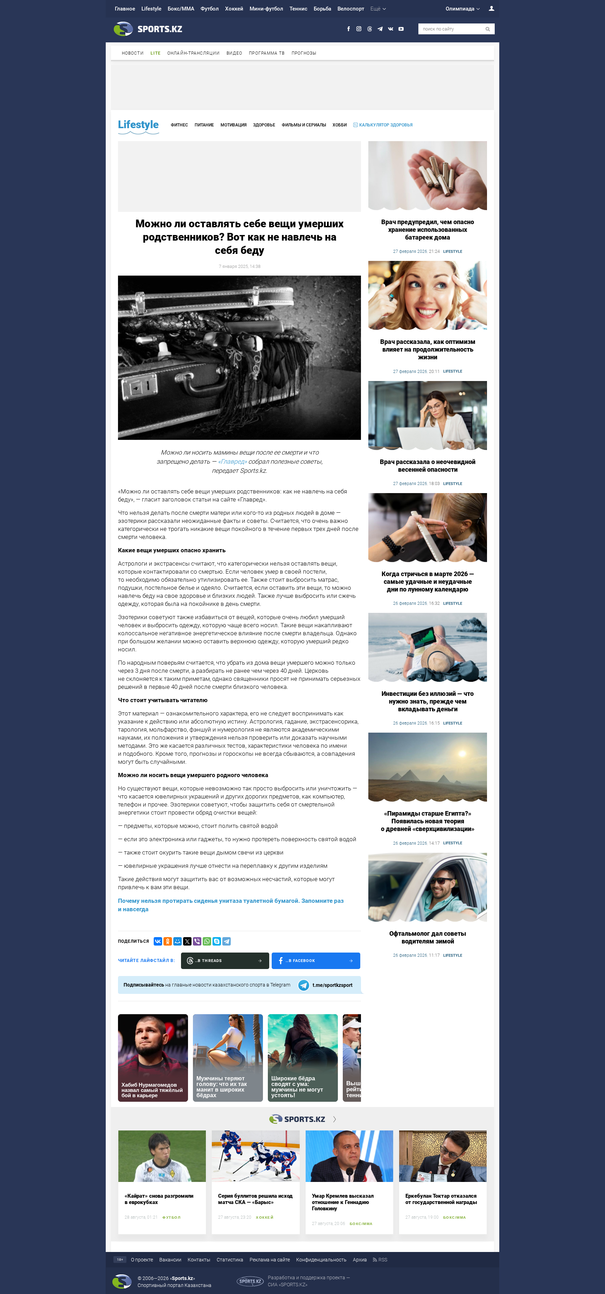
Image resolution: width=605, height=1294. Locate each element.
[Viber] (197, 941)
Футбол (210, 9)
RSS (382, 1259)
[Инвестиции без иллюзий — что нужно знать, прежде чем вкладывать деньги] (427, 648)
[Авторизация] (488, 8)
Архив (360, 1259)
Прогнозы (304, 53)
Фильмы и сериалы (304, 125)
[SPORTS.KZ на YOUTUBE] (401, 29)
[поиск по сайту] (487, 29)
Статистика (230, 1259)
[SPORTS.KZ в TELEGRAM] (380, 29)
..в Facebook (300, 961)
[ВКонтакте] (158, 941)
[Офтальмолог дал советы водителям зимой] (427, 888)
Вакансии (170, 1259)
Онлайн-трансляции (193, 53)
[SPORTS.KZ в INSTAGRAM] (359, 29)
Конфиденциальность (321, 1259)
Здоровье (264, 125)
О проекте (142, 1259)
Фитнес (179, 125)
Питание (204, 125)
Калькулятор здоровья (385, 125)
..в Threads (208, 961)
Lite (156, 53)
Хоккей (234, 9)
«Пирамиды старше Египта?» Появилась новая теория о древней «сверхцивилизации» (427, 821)
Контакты (199, 1259)
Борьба (322, 9)
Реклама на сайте (270, 1259)
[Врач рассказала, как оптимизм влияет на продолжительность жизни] (427, 296)
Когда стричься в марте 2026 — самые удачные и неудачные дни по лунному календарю (428, 581)
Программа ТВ (267, 53)
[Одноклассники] (168, 941)
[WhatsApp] (207, 941)
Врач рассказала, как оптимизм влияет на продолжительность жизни (427, 349)
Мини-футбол (266, 9)
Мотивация (233, 125)
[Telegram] (226, 941)
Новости (133, 53)
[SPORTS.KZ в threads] (369, 29)
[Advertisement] (302, 86)
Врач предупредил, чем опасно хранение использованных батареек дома (427, 229)
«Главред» (232, 461)
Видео (235, 53)
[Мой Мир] (177, 941)
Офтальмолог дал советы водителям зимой (427, 937)
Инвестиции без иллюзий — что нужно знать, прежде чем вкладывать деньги (428, 701)
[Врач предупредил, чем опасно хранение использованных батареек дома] (427, 176)
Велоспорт (351, 9)
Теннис (298, 9)
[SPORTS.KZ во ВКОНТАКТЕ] (390, 29)
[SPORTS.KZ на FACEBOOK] (348, 29)
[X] (187, 941)
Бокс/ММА (181, 9)
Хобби (340, 125)
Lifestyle (151, 9)
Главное (125, 9)
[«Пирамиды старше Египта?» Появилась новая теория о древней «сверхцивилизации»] (427, 768)
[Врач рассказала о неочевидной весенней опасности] (427, 416)
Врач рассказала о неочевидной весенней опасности (427, 465)
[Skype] (217, 941)
